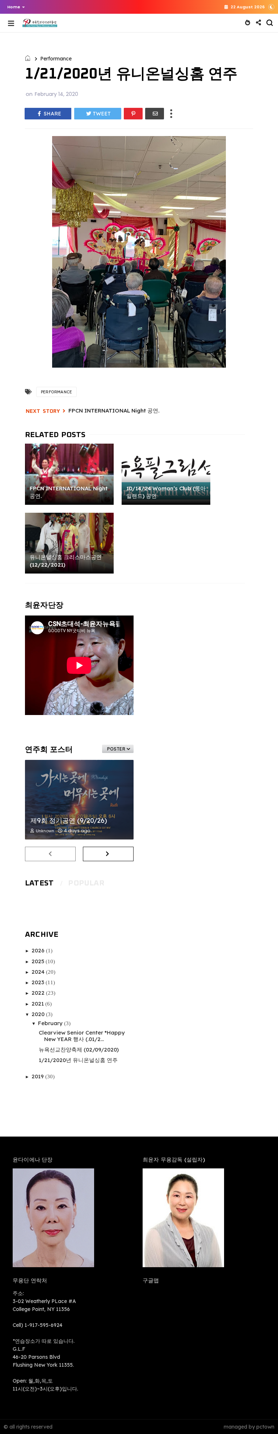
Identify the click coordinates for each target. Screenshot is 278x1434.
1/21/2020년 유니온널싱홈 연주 (78, 1060)
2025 (38, 961)
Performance (56, 58)
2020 (38, 1014)
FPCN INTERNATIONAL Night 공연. (114, 410)
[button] (14, 7)
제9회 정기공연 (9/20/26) (68, 820)
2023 (38, 982)
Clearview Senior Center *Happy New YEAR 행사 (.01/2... (82, 1035)
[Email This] (154, 113)
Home (13, 7)
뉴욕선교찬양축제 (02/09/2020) (79, 1049)
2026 (38, 950)
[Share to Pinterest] (133, 113)
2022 (38, 992)
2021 (38, 1003)
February (51, 1023)
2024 (38, 971)
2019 (38, 1076)
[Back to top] (260, 1416)
